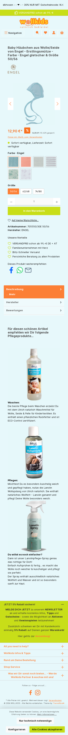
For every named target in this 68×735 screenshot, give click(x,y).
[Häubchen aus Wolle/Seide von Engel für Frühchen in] (34, 104)
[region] (34, 5)
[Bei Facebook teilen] (11, 270)
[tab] (34, 291)
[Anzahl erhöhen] (56, 201)
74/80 (38, 191)
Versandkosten (55, 700)
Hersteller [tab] (12, 302)
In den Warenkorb (34, 210)
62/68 (25, 191)
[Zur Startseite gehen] (34, 23)
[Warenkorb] (62, 33)
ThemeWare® (58, 703)
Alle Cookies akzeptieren (47, 729)
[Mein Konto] (54, 33)
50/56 (13, 191)
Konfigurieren (16, 729)
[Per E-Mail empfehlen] (28, 270)
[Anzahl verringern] (11, 201)
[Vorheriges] (10, 104)
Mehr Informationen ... (47, 714)
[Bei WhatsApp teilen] (19, 270)
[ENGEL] (34, 69)
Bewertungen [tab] (14, 310)
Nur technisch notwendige (35, 720)
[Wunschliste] (45, 33)
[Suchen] (37, 33)
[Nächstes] (57, 104)
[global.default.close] (62, 4)
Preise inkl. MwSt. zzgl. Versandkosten (25, 137)
